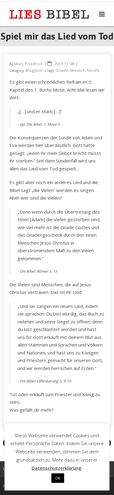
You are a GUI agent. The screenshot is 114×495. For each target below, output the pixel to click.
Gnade (61, 70)
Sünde (93, 70)
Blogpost (34, 70)
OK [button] (57, 478)
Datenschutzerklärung (56, 468)
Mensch (77, 70)
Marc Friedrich (28, 63)
